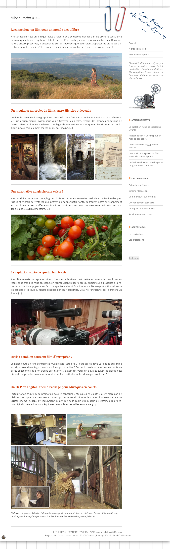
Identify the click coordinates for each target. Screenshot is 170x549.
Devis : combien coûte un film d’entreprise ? (41, 356)
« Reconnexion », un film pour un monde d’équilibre (145, 137)
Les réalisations (136, 233)
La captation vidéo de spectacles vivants (39, 272)
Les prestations (136, 239)
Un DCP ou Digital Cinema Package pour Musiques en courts (53, 387)
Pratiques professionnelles (142, 208)
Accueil (132, 42)
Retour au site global (139, 54)
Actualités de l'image (139, 185)
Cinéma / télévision (138, 190)
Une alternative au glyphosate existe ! (37, 191)
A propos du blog (137, 48)
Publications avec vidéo (140, 214)
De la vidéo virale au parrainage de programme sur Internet (146, 164)
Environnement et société (141, 202)
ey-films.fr (138, 78)
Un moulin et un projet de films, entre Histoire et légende (51, 110)
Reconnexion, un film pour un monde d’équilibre (45, 29)
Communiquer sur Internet (142, 196)
